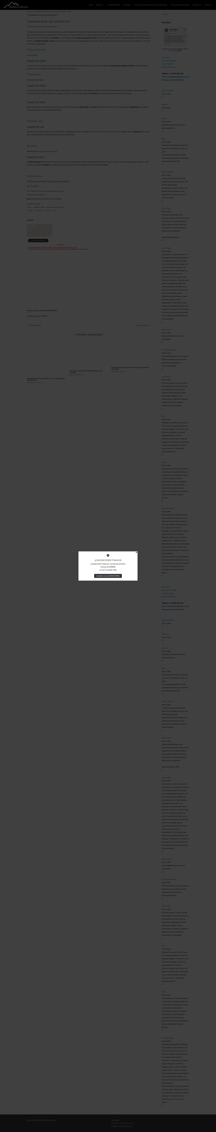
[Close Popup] (136, 552)
